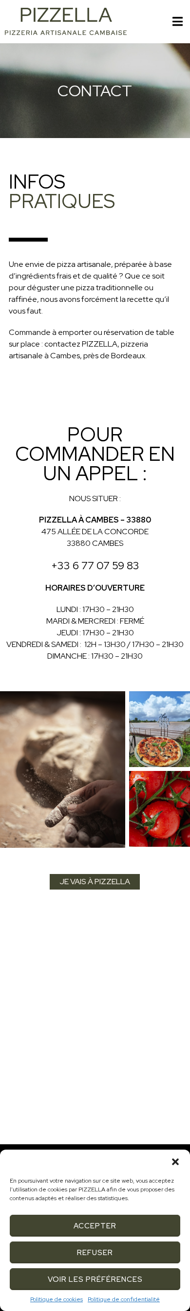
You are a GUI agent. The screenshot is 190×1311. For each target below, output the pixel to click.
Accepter (95, 1226)
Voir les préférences (95, 1279)
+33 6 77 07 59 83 (95, 566)
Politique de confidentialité (124, 1299)
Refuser (95, 1253)
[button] (175, 1162)
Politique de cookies (56, 1299)
